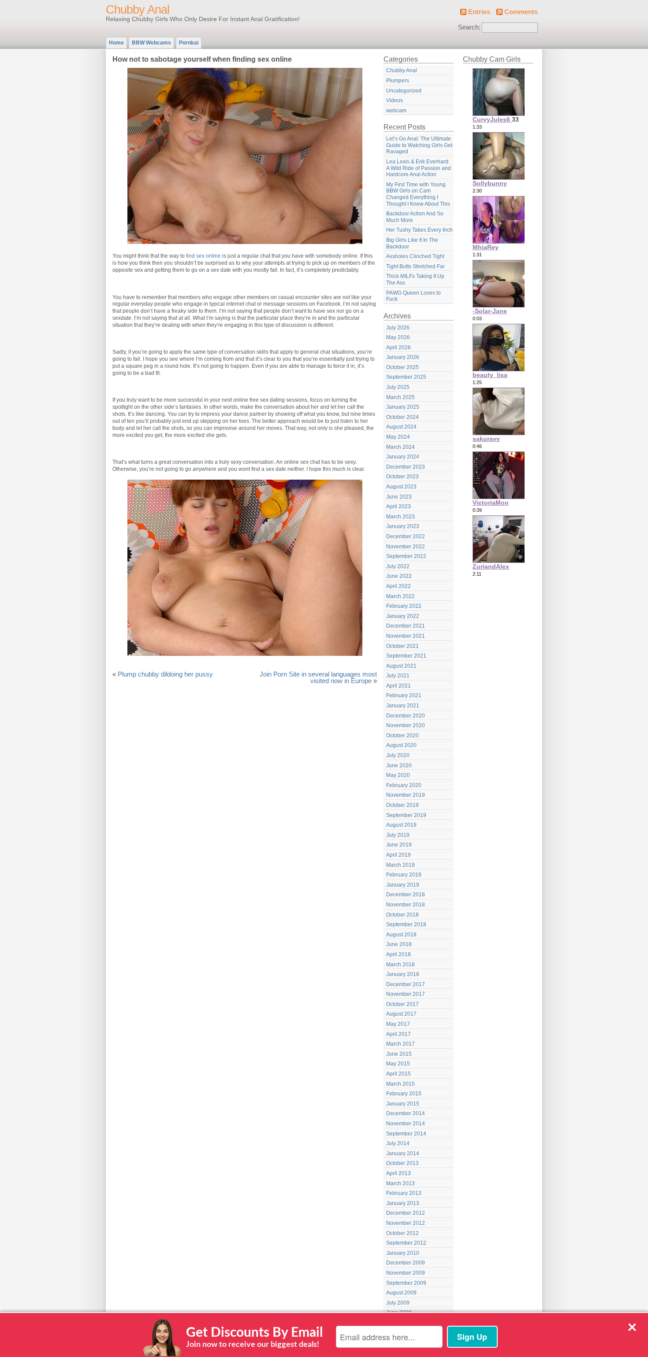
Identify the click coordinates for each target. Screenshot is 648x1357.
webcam (396, 110)
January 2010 (402, 1253)
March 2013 (400, 1183)
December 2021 (405, 626)
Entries (479, 11)
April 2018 (398, 954)
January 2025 (402, 407)
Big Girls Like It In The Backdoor (412, 243)
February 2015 (403, 1094)
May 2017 (398, 1024)
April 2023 (398, 506)
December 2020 (405, 716)
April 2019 (398, 855)
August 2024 (401, 427)
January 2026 (402, 357)
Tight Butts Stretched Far (415, 266)
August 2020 (401, 745)
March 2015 (400, 1084)
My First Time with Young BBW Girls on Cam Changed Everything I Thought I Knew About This (418, 194)
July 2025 (398, 387)
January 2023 (402, 526)
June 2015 (399, 1054)
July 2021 (398, 676)
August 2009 (401, 1293)
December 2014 (405, 1113)
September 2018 (406, 924)
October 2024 (402, 417)
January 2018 (402, 974)
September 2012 (406, 1243)
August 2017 (401, 1014)
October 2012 (402, 1233)
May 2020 (398, 775)
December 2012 (405, 1213)
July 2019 (398, 835)
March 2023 (400, 517)
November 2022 (405, 547)
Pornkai (188, 43)
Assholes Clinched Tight (415, 256)
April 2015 (398, 1074)
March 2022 (400, 596)
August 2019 (401, 825)
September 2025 (406, 377)
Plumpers (397, 81)
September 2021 (406, 656)
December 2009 (405, 1263)
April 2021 (398, 686)
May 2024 (398, 437)
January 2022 (402, 616)
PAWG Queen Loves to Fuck (413, 296)
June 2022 (399, 576)
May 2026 (398, 337)
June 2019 (399, 845)
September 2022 (406, 556)
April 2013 (398, 1173)
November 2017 (405, 994)
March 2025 (400, 397)
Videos (394, 100)
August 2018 (401, 935)
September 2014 (406, 1134)
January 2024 (402, 457)
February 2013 (403, 1193)
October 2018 (402, 915)
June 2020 (399, 765)
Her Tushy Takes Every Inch (419, 230)
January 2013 (402, 1203)
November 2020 (405, 725)
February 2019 (403, 875)
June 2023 (399, 497)
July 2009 (398, 1303)
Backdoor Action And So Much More (414, 217)
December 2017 (405, 984)
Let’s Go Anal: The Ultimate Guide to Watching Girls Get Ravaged (419, 145)
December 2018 (405, 894)
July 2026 (398, 328)
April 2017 (398, 1034)
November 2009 (405, 1273)
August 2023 (401, 487)
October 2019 (402, 805)
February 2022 (403, 606)
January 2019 (402, 885)
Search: (469, 27)
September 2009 (406, 1283)
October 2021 (402, 646)
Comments (521, 11)
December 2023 (405, 467)
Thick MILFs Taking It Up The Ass (415, 279)
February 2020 (403, 785)
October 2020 (402, 735)
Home (116, 43)
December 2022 (405, 536)
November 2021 (405, 636)
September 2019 (406, 815)
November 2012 (405, 1223)
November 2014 (405, 1123)
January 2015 (402, 1104)
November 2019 (405, 795)
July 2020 (398, 755)
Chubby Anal (137, 9)
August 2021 (401, 666)
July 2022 (398, 566)
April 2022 (398, 586)
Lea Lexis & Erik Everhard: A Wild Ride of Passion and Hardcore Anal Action (418, 168)
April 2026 (398, 347)
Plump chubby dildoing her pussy (165, 674)
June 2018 (399, 944)
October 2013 (402, 1163)
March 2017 (400, 1044)
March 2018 (400, 964)
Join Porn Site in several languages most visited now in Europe (318, 678)
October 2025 (402, 367)
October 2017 (402, 1004)
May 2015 (398, 1064)
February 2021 (403, 695)
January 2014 (402, 1153)
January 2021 (402, 706)
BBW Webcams (151, 43)
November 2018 (405, 905)
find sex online (203, 256)
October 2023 (402, 476)
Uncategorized (403, 91)
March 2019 (400, 865)
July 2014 (398, 1143)
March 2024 (400, 447)
